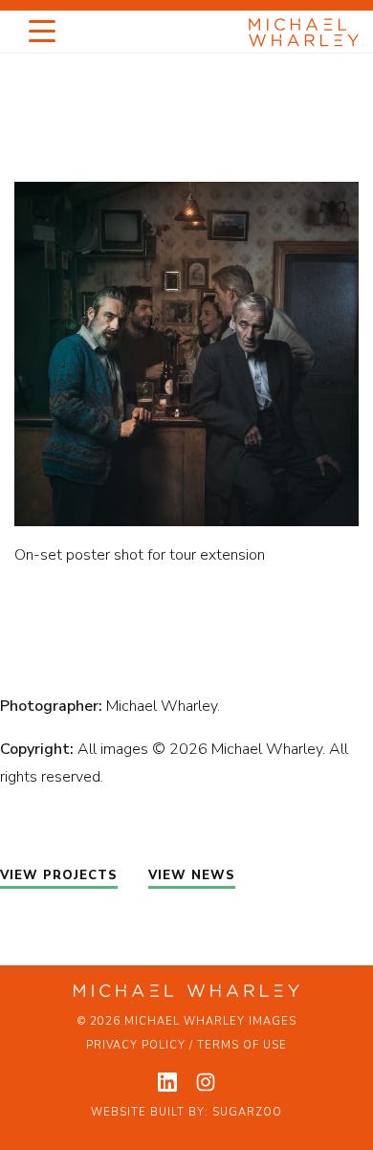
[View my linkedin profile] (167, 1082)
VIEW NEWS (191, 875)
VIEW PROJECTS (59, 875)
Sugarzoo (247, 1112)
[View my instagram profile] (205, 1082)
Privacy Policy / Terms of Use (186, 1045)
